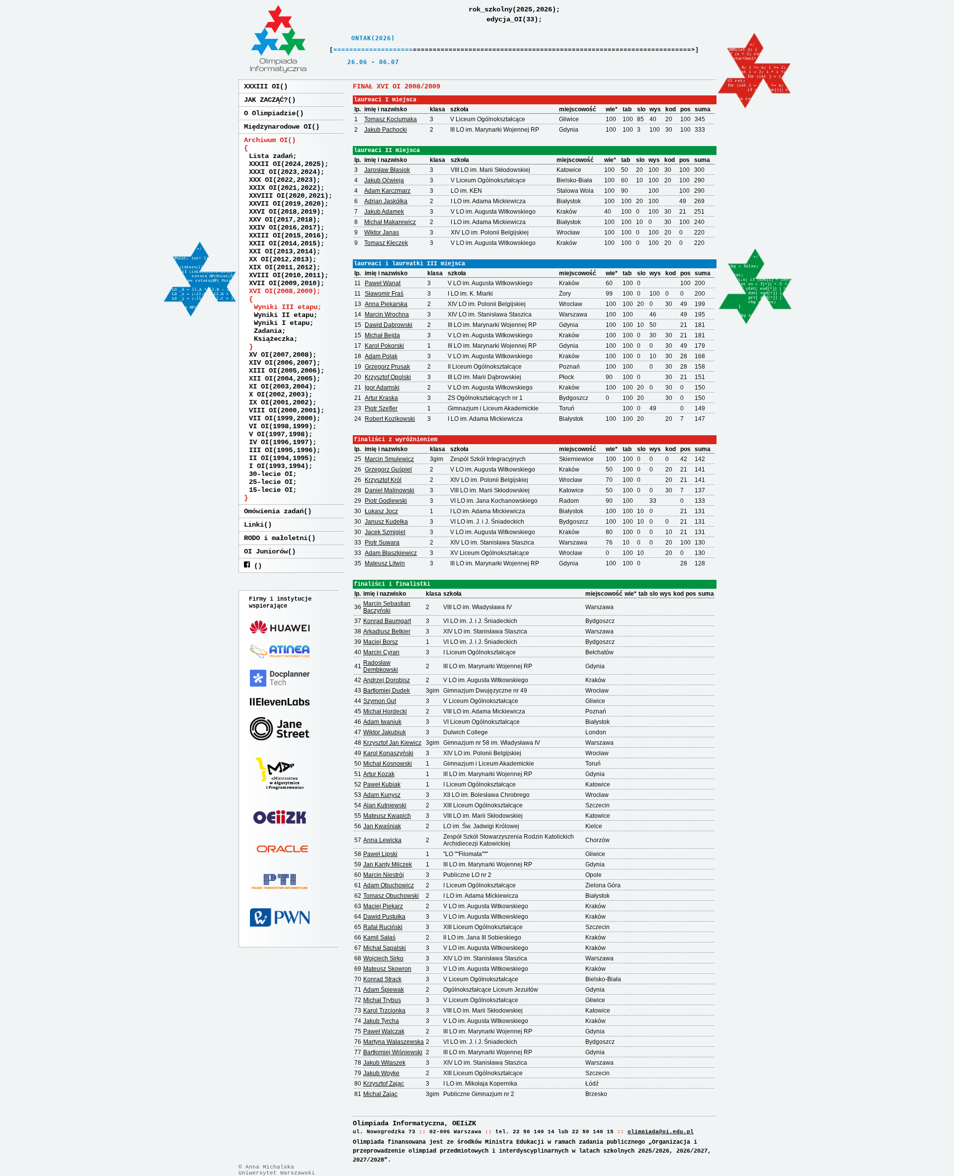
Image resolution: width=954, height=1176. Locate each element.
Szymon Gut (379, 701)
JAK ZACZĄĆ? (266, 100)
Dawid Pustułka (384, 916)
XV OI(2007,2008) (281, 355)
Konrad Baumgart (387, 621)
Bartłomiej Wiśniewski (392, 1052)
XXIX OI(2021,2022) (284, 188)
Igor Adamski (382, 387)
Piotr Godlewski (386, 500)
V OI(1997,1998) (279, 434)
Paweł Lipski (380, 854)
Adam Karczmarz (387, 190)
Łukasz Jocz (381, 511)
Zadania (268, 331)
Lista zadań (271, 156)
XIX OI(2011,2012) (283, 267)
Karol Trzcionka (384, 1010)
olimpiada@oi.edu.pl (661, 1132)
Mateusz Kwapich (387, 815)
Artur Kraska (381, 397)
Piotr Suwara (382, 542)
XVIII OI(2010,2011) (286, 275)
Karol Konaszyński (388, 753)
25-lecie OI (271, 482)
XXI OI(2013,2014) (283, 251)
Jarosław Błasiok (387, 169)
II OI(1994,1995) (281, 458)
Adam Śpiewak (383, 989)
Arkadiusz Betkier (386, 631)
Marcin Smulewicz (389, 459)
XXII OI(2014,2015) (284, 243)
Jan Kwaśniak (382, 826)
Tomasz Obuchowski (391, 895)
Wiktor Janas (381, 232)
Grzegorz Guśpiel (388, 469)
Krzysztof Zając (383, 1083)
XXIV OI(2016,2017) (284, 228)
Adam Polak (381, 356)
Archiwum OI (266, 140)
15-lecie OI (271, 490)
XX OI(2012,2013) (281, 259)
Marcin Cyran (381, 652)
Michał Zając (380, 1094)
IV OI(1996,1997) (281, 442)
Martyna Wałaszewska (393, 1041)
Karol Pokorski (384, 345)
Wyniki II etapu (284, 315)
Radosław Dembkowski (380, 666)
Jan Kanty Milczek (387, 864)
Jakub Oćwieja (384, 180)
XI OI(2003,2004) (281, 387)
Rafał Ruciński (382, 927)
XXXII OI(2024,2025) (286, 164)
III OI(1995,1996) (283, 450)
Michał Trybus (382, 1000)
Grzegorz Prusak (387, 366)
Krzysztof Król (383, 479)
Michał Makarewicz (390, 222)
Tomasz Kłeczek (386, 242)
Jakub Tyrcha (381, 1021)
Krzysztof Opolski (388, 377)
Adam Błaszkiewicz (391, 552)
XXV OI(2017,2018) (283, 220)
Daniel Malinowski (389, 490)
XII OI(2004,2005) (283, 379)
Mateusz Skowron (387, 968)
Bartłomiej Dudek (386, 690)
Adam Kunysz (381, 794)
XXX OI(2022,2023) (283, 180)
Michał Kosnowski (387, 763)
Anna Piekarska (386, 304)
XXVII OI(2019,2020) (286, 204)
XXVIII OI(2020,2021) (288, 196)
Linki (254, 525)
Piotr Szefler (381, 408)
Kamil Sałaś (379, 937)
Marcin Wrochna (387, 314)
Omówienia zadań (274, 511)
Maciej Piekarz (383, 906)
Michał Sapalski (384, 947)
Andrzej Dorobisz (386, 680)
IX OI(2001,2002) (281, 402)
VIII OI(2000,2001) (284, 410)
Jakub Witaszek (384, 1062)
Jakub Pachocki (385, 129)
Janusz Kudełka (386, 521)
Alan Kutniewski (384, 805)
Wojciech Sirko (383, 958)
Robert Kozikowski (390, 418)
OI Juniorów (266, 551)
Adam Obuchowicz (388, 885)
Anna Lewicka (382, 840)
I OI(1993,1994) (279, 466)
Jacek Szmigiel (385, 532)
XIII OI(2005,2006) (284, 371)
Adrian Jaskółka (385, 201)
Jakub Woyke (381, 1073)
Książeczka (274, 339)
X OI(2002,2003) (279, 394)
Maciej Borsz (380, 641)
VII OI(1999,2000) (283, 418)
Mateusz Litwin (385, 563)
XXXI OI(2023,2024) (284, 172)
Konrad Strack (382, 979)
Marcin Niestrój (383, 874)
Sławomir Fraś (384, 293)
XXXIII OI (262, 86)
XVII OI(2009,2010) (284, 283)
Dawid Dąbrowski (388, 324)
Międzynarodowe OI (278, 127)
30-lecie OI (271, 474)
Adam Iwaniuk (382, 721)
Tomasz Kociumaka (390, 119)
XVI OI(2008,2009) (283, 291)
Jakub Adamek (384, 211)
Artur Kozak (379, 774)
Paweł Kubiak (381, 784)
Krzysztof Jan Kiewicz (392, 742)
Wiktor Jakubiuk (384, 732)
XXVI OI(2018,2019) (284, 212)
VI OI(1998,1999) (281, 426)
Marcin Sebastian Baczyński (386, 607)
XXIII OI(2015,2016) (286, 235)
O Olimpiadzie (270, 113)
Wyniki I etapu (282, 323)
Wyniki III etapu (286, 307)
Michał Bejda (382, 335)
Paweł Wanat (382, 283)
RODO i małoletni (276, 538)
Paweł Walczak (383, 1031)
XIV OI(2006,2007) (283, 363)
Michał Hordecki (385, 711)
